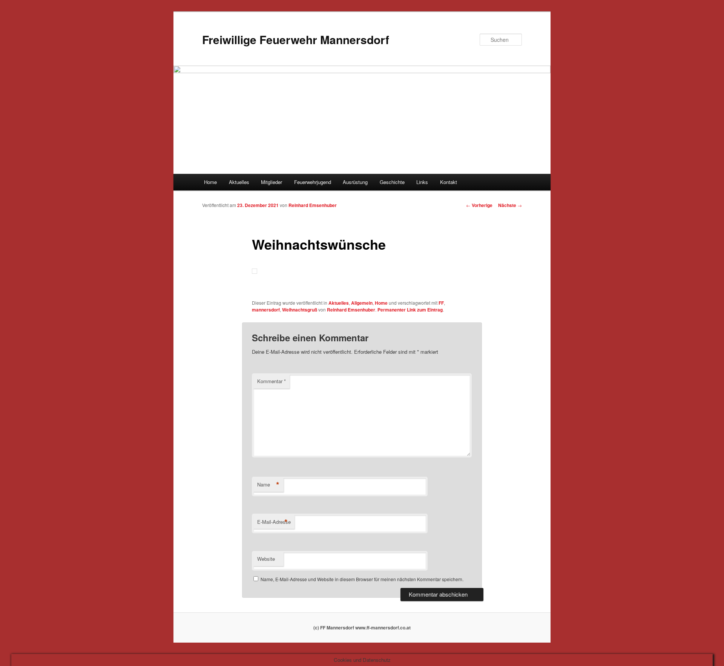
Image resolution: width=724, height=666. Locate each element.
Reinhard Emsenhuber (312, 205)
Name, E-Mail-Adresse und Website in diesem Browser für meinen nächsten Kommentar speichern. (362, 579)
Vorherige (479, 205)
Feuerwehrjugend (312, 182)
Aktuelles (239, 182)
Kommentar (271, 381)
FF (441, 302)
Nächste (510, 205)
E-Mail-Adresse (274, 522)
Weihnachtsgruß (299, 309)
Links (422, 182)
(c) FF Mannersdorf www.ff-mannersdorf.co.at (362, 627)
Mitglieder (271, 182)
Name (268, 485)
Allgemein (362, 302)
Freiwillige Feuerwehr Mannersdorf (295, 39)
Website (266, 558)
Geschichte (392, 182)
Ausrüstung (355, 182)
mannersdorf (266, 309)
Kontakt (448, 182)
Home (210, 182)
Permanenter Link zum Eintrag (410, 309)
